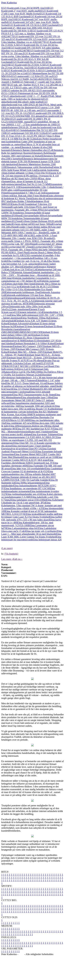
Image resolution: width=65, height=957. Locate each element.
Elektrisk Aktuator (22, 272)
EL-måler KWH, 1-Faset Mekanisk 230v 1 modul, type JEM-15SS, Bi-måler (29, 237)
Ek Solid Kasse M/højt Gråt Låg (20, 170)
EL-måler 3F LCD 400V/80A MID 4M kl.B (30, 234)
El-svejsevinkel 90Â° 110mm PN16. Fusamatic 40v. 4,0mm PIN (31, 248)
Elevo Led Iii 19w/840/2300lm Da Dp (31, 372)
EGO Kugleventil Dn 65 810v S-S (22, 70)
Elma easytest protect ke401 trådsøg (29, 433)
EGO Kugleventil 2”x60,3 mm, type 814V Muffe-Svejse (29, 12)
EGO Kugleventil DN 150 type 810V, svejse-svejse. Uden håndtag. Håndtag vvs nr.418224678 (31, 55)
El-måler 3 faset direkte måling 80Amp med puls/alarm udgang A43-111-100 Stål (31, 228)
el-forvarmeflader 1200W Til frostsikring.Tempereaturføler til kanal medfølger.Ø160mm (30, 212)
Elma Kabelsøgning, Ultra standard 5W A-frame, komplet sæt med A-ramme (31, 505)
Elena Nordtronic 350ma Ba (35, 318)
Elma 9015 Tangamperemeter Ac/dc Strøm (33, 394)
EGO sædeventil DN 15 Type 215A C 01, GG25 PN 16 (32, 134)
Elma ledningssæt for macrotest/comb (31, 538)
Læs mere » (7, 559)
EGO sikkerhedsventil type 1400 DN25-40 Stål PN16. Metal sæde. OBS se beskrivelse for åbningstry (31, 104)
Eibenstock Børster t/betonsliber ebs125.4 (31, 150)
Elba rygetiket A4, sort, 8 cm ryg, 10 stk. (27, 261)
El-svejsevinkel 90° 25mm (19, 246)
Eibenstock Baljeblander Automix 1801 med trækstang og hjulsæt (28, 154)
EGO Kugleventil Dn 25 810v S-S (26, 64)
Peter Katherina (9, 2)
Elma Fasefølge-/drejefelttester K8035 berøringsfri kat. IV (27, 461)
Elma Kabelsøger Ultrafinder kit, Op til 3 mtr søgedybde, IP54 (32, 501)
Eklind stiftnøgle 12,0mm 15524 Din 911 (28, 173)
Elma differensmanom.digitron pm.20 (27, 426)
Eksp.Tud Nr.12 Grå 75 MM (35, 184)
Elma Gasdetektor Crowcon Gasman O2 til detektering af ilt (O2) (32, 470)
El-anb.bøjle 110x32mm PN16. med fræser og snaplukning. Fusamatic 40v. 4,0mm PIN (29, 208)
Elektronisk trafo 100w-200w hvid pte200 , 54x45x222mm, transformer (26, 308)
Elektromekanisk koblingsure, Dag (22, 292)
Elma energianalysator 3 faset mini (29, 445)
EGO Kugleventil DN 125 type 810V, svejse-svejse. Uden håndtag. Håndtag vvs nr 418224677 (31, 40)
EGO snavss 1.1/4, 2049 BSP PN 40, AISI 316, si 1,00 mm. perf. (30, 109)
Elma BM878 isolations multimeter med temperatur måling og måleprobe (31, 416)
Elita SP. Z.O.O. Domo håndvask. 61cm (26, 383)
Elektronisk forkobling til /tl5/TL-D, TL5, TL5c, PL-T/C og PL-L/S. (30, 299)
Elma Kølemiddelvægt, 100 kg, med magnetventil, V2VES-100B (27, 524)
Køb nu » (17, 559)
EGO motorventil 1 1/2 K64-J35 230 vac (31, 76)
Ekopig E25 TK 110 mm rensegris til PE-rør (31, 174)
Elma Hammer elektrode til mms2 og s (24, 477)
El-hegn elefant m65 (22, 224)
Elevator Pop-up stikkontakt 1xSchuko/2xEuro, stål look (30, 362)
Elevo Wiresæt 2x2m (30, 374)
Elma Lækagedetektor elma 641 (22, 528)
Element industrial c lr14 (30, 312)
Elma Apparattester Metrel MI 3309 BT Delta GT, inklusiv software (29, 400)
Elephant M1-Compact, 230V (28, 346)
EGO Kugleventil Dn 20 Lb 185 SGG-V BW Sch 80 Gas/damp (32, 59)
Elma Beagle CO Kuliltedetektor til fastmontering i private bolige (32, 410)
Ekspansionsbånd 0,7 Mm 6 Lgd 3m (26, 192)
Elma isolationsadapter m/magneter (28, 490)
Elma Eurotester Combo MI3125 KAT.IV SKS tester (31, 458)
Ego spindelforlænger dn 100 (40, 124)
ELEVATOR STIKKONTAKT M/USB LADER (27, 365)
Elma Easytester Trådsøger (44, 434)
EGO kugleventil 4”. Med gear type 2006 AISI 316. (32, 26)
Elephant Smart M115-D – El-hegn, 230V (28, 357)
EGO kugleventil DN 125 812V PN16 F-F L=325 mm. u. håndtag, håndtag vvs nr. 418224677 (32, 33)
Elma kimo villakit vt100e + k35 (27, 508)
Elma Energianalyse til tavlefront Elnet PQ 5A (26, 447)
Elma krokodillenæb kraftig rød (41, 514)
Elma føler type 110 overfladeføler (28, 468)
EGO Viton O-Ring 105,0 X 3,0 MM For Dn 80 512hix (30, 137)
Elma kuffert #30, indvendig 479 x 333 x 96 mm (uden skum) (31, 518)
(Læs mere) (7, 548)
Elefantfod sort (29, 266)
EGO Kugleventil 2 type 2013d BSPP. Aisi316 (24, 8)
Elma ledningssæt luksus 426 (47, 539)
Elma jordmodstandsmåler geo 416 (23, 494)
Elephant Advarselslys (19, 323)
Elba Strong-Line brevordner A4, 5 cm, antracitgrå (30, 262)
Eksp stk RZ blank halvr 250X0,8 (22, 178)
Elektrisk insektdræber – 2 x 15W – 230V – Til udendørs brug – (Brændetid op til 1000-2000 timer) (30, 275)
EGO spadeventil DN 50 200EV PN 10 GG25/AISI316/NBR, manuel (25, 120)
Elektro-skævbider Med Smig (19, 283)
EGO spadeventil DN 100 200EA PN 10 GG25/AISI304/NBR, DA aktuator (32, 114)
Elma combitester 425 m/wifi (19, 423)
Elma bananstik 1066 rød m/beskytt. (37, 406)
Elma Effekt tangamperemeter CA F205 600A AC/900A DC (32, 436)
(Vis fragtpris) (11, 553)
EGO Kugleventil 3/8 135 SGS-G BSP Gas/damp (32, 25)
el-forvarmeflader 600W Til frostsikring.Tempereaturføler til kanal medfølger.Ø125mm (31, 218)
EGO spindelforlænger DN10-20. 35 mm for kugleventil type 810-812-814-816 (31, 127)
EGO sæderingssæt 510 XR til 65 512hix (25, 133)
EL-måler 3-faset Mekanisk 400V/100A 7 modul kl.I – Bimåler (27, 231)
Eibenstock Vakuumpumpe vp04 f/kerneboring (29, 167)
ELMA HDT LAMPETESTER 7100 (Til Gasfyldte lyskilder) (28, 478)
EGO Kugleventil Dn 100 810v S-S (26, 29)
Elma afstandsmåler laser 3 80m (37, 397)
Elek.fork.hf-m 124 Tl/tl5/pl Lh (20, 269)
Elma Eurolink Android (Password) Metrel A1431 (28, 450)
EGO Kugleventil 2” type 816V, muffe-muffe (27, 9)
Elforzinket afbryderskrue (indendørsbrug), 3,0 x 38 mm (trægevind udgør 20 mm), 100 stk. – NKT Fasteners (32, 377)
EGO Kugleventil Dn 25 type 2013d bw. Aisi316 (31, 66)
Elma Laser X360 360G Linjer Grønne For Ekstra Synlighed (31, 535)
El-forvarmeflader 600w (33, 215)
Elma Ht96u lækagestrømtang (29, 482)
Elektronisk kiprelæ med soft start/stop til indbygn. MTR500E (31, 302)
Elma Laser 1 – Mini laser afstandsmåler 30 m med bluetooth (31, 532)
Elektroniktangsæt (15, 298)
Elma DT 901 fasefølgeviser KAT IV (34, 428)
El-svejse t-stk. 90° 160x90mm (20, 244)
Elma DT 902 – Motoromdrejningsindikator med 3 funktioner (32, 430)
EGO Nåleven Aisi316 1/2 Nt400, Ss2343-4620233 (29, 77)
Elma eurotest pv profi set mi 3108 (40, 457)
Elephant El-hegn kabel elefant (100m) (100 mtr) (30, 333)
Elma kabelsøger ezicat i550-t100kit (28, 499)
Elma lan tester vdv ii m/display (41, 531)
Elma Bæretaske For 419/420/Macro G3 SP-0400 (27, 419)
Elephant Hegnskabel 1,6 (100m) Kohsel (34, 343)
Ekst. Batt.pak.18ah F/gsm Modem (29, 195)
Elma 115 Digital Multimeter (26, 389)
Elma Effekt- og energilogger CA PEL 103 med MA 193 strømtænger (31, 440)
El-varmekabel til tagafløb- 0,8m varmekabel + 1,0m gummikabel (30, 257)
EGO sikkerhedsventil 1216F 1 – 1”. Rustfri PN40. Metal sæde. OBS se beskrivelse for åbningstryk (31, 97)
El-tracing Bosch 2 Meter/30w (43, 252)
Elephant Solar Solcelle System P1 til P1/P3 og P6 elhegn (32, 359)
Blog (21, 954)
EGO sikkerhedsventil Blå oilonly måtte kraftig (24, 100)
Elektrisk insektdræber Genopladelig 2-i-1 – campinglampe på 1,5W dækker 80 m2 (28, 279)
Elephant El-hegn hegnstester (29, 326)
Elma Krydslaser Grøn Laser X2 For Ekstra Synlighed (31, 515)
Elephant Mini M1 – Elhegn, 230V (25, 352)
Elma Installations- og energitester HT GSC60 (27, 488)
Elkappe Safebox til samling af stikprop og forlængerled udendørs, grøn (32, 384)
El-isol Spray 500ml (42, 224)
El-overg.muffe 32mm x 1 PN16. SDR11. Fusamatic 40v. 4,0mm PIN (32, 241)
